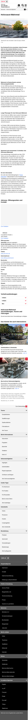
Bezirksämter (5, 620)
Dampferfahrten (6, 414)
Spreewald (5, 539)
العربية (3, 688)
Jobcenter (4, 628)
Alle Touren (5, 430)
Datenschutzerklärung (7, 575)
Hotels (3, 511)
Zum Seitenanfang (20, 406)
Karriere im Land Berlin (8, 603)
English (4, 684)
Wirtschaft (4, 648)
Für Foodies (5, 490)
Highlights (4, 462)
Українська (5, 708)
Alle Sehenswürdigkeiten (8, 478)
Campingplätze (6, 522)
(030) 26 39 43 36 (5, 253)
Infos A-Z (4, 454)
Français (4, 692)
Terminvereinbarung (7, 596)
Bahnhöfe (4, 446)
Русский (4, 700)
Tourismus (4, 640)
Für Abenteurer (6, 486)
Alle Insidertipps (6, 502)
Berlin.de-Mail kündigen (8, 676)
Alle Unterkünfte (6, 526)
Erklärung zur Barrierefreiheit (9, 579)
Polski (3, 696)
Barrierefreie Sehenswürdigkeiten (10, 381)
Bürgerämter (5, 624)
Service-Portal (5, 588)
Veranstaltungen (6, 543)
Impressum (5, 567)
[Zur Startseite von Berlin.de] (5, 559)
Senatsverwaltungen (7, 616)
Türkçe (4, 704)
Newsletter (4, 660)
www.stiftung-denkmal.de (7, 258)
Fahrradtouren (5, 426)
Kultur (3, 636)
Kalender (4, 652)
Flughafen (4, 442)
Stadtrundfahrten (6, 422)
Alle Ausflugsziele (6, 551)
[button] (25, 9)
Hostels (4, 519)
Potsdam (4, 535)
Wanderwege (5, 547)
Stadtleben (5, 644)
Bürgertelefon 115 (6, 592)
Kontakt (4, 571)
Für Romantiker (6, 494)
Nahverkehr (5, 438)
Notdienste (5, 664)
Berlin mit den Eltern (7, 498)
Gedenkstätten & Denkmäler (9, 347)
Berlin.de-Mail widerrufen (8, 672)
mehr (24, 353)
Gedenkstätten (5, 466)
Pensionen (5, 515)
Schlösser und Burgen (7, 474)
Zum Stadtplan (4, 226)
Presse (4, 599)
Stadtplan (4, 450)
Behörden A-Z (5, 612)
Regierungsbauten (6, 470)
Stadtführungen (6, 418)
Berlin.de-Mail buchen (7, 668)
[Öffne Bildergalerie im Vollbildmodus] (27, 42)
